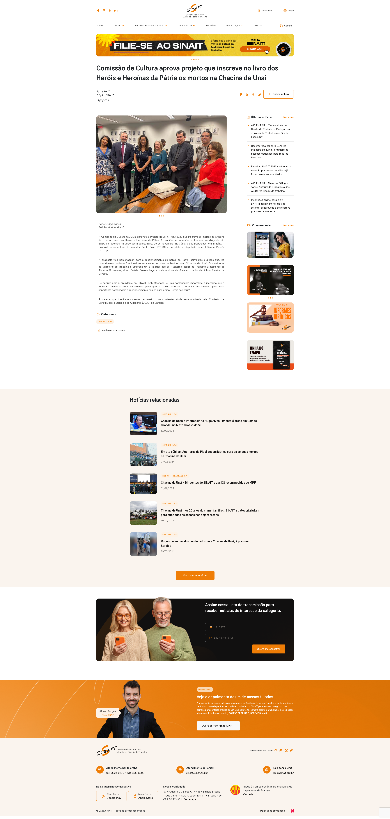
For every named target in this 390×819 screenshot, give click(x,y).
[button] (151, 26)
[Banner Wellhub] (195, 45)
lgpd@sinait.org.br (283, 775)
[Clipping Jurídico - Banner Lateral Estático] (270, 317)
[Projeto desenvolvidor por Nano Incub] (292, 813)
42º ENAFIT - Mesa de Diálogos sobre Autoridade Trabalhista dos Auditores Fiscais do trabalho (270, 187)
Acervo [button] (233, 25)
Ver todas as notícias (195, 575)
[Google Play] (111, 798)
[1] (194, 59)
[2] (196, 59)
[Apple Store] (143, 798)
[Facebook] (98, 10)
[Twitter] (110, 10)
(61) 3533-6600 (135, 775)
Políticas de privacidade (272, 813)
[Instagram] (104, 10)
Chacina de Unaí (105, 322)
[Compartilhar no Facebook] (241, 94)
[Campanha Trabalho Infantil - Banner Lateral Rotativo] (270, 280)
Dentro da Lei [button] (185, 25)
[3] (198, 59)
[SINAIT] (195, 10)
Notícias (211, 25)
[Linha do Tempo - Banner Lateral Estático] (270, 355)
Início (100, 25)
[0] (191, 59)
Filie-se (258, 25)
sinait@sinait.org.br (197, 775)
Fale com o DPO (282, 770)
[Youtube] (116, 10)
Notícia (165, 476)
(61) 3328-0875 (115, 775)
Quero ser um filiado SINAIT (117, 725)
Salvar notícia (280, 94)
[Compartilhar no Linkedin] (247, 94)
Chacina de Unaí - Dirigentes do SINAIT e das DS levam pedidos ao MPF (208, 483)
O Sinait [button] (117, 25)
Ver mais (288, 117)
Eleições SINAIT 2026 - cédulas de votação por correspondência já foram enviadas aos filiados (271, 170)
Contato (288, 25)
